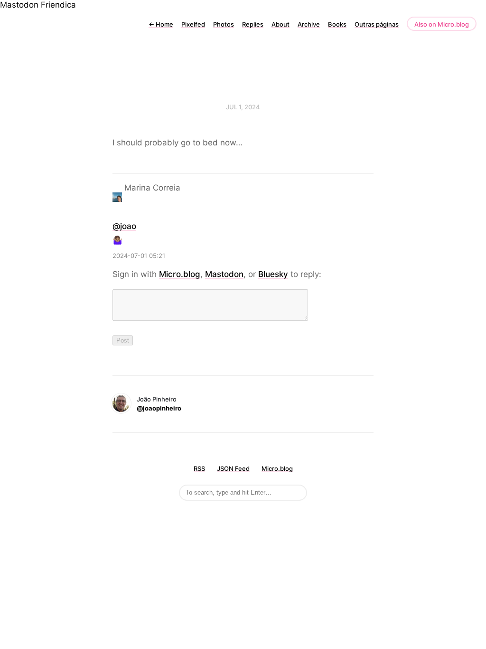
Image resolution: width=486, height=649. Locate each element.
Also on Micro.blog (441, 24)
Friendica (58, 5)
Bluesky (273, 274)
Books (337, 24)
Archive (309, 24)
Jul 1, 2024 (243, 107)
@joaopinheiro (159, 408)
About (280, 24)
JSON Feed (233, 468)
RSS (199, 468)
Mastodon (19, 5)
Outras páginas (377, 24)
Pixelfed (193, 24)
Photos (223, 24)
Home (161, 24)
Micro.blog (179, 274)
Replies (252, 24)
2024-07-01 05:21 (138, 255)
